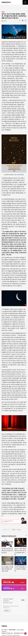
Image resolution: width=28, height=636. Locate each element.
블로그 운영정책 (4, 629)
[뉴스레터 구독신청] (14, 582)
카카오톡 (22, 20)
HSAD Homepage (20, 629)
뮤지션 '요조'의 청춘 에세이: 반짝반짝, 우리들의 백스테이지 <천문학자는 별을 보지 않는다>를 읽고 (14, 16)
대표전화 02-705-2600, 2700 (7, 633)
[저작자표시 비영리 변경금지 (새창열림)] (19, 529)
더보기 (25, 535)
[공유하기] (6, 530)
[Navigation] (25, 2)
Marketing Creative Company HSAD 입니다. (10, 606)
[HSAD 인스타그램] (14, 588)
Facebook (20, 20)
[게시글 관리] (8, 530)
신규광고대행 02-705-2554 (19, 633)
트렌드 (3, 12)
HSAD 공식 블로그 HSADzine (6, 2)
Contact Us (4, 631)
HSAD (4, 625)
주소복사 (25, 20)
